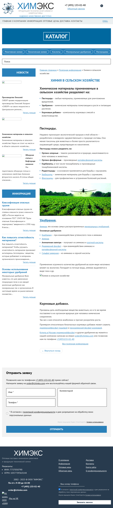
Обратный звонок (76, 8)
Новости (22, 72)
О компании (19, 21)
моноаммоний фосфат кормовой (86, 327)
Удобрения (48, 220)
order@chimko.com (84, 335)
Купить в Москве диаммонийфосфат (57, 332)
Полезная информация (70, 70)
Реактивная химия (13, 51)
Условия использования (95, 422)
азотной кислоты (95, 242)
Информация (34, 21)
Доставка (65, 21)
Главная (6, 21)
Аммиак (43, 226)
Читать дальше (29, 112)
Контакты (76, 21)
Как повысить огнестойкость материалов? (18, 239)
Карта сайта (91, 467)
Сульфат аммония (50, 253)
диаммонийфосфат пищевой (54, 327)
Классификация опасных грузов (15, 204)
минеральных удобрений (96, 226)
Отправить (56, 429)
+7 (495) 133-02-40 (45, 380)
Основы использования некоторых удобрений (15, 271)
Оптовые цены (51, 21)
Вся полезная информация (75, 343)
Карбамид (47, 235)
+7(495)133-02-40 (65, 339)
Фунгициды (47, 178)
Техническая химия (37, 51)
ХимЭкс (28, 453)
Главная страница (48, 70)
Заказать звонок (85, 502)
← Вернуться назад (51, 350)
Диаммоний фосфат (51, 246)
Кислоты (56, 51)
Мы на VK (13, 498)
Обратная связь (65, 471)
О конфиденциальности (96, 471)
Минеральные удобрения (78, 51)
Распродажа (102, 51)
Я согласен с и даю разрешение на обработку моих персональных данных (84, 490)
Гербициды (47, 174)
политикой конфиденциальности (39, 411)
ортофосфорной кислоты (90, 160)
